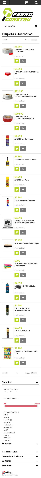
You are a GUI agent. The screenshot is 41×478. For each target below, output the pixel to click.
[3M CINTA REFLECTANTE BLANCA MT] (7, 51)
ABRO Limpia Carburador (24, 139)
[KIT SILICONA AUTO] (7, 333)
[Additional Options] (7, 472)
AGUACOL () (8, 420)
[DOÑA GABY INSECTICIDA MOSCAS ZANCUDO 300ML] (7, 223)
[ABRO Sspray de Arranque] (7, 202)
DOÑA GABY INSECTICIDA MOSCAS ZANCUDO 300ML (25, 222)
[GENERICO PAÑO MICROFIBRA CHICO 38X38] (7, 265)
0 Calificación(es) (20, 56)
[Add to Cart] (17, 61)
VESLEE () (7, 437)
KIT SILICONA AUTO (22, 331)
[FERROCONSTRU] (18, 9)
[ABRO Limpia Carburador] (7, 141)
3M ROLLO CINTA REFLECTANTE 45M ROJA (24, 118)
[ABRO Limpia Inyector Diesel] (7, 161)
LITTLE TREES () (9, 432)
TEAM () (6, 435)
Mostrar (27, 40)
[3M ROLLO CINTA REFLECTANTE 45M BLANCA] (7, 96)
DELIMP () (7, 422)
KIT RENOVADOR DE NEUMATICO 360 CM (22, 309)
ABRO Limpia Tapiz (22, 180)
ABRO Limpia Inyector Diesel (25, 159)
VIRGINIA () (7, 440)
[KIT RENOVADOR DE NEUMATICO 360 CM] (7, 310)
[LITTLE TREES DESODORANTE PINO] (7, 353)
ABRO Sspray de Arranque (25, 200)
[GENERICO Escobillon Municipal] (7, 245)
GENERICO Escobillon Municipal (27, 243)
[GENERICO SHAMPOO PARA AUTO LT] (7, 288)
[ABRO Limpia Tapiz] (7, 182)
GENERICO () (8, 427)
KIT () (6, 430)
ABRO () (6, 417)
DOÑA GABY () (8, 425)
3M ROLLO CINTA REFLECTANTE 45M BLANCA (25, 95)
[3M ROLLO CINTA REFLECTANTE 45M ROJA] (7, 118)
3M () (6, 415)
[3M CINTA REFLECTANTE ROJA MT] (7, 74)
